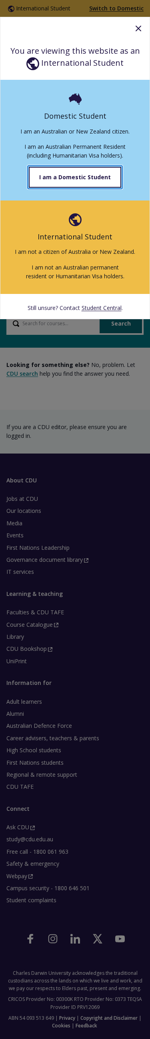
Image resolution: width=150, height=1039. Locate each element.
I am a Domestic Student (75, 177)
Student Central (102, 308)
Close (138, 28)
